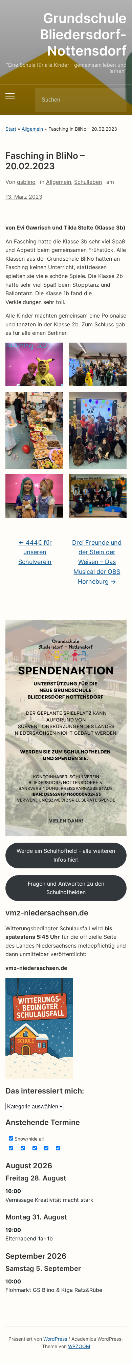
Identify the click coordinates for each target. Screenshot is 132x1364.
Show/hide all (28, 1139)
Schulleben (88, 181)
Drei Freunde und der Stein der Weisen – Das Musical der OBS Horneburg (97, 562)
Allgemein (32, 129)
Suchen (115, 99)
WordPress (55, 1339)
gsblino (26, 181)
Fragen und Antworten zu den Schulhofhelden (66, 888)
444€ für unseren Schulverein (35, 552)
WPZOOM (79, 1346)
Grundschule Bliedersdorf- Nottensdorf (83, 34)
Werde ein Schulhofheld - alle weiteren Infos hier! (66, 855)
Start (10, 129)
